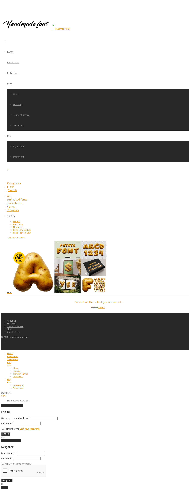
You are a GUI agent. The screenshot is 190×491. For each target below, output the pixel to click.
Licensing (17, 104)
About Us (11, 320)
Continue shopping (12, 405)
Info (9, 83)
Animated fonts (17, 199)
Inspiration (13, 62)
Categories (14, 183)
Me (9, 135)
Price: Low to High (22, 229)
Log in (5, 434)
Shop (9, 329)
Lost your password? (30, 428)
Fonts (10, 52)
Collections (13, 73)
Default (16, 221)
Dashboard (18, 156)
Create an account (11, 440)
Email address (8, 453)
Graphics (13, 210)
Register (6, 480)
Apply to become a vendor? (17, 463)
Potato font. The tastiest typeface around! (98, 302)
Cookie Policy (13, 332)
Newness (17, 227)
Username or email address (15, 418)
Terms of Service (21, 114)
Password (6, 423)
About (16, 94)
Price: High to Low (22, 232)
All (8, 196)
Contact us (18, 125)
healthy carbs (16, 237)
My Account (18, 146)
